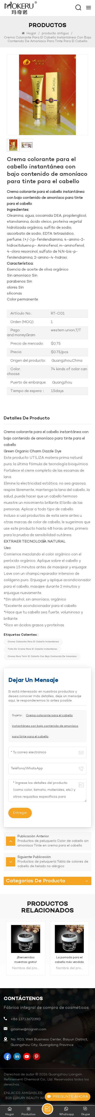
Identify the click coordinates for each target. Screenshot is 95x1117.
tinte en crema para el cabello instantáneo (32, 649)
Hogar (31, 33)
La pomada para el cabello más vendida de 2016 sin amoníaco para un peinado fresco (69, 960)
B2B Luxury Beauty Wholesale (33, 1098)
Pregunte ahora (70, 1096)
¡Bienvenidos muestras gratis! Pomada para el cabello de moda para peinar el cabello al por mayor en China (26, 960)
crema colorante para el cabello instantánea (33, 641)
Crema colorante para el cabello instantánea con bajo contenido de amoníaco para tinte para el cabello (45, 726)
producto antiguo (55, 33)
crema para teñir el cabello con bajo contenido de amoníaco (42, 656)
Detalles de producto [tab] (27, 418)
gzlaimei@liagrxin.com (28, 1029)
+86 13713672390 (26, 1019)
